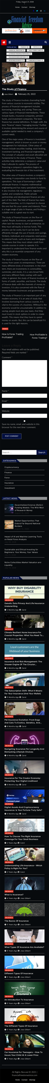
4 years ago (12, 898)
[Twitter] (37, 11)
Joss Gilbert (25, 898)
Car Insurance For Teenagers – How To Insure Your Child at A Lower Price (24, 1053)
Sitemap (32, 7)
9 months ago (13, 814)
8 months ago (13, 755)
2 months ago (13, 610)
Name (5, 391)
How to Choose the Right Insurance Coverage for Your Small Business (23, 837)
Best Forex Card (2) (36, 50)
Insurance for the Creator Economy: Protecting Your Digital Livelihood (23, 779)
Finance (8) (24, 47)
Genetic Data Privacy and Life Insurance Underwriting (24, 604)
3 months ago (13, 639)
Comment (7, 358)
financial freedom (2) (16, 50)
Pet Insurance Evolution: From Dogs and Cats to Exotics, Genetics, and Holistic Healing (22, 721)
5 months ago (13, 697)
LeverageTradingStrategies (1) (20, 54)
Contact (24, 7)
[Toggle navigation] (9, 42)
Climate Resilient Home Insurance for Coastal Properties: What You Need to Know (23, 634)
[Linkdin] (44, 11)
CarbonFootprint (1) (36, 60)
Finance (5, 329)
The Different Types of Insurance (21, 1026)
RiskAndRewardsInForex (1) (18, 57)
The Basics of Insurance (17, 921)
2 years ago (12, 843)
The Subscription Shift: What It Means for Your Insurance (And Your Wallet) (23, 692)
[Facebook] (33, 11)
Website (5, 411)
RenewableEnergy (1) (16, 60)
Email (5, 401)
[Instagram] (41, 11)
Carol (24, 610)
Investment (10, 488)
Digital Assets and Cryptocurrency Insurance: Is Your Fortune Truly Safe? (23, 808)
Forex (7, 477)
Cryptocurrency (12, 467)
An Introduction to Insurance (19, 999)
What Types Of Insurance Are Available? (24, 947)
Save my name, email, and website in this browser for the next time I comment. (20, 425)
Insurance (9, 483)
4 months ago (13, 668)
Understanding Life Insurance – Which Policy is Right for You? (23, 867)
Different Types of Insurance (19, 973)
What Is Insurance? (14, 894)
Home (17, 7)
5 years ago (12, 924)
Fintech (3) (37, 47)
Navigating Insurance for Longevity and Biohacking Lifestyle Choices (24, 750)
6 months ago (13, 726)
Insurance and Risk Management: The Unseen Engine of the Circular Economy (23, 663)
